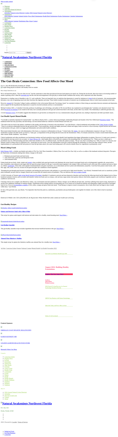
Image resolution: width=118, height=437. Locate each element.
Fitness (6, 375)
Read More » (63, 215)
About (31, 21)
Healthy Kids (8, 36)
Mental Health (36, 248)
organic (30, 162)
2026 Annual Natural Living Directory (41, 13)
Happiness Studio (105, 120)
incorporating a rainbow (21, 185)
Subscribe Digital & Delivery (12, 9)
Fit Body (7, 31)
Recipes (6, 29)
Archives (47, 280)
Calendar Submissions (76, 16)
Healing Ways (8, 26)
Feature (19, 248)
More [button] (6, 19)
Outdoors (7, 385)
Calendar (7, 8)
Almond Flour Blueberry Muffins (11, 238)
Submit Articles (23, 16)
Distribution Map (24, 21)
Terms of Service (23, 422)
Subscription (48, 281)
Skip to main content (7, 1)
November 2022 (52, 248)
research (9, 103)
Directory (7, 6)
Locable (14, 422)
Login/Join (7, 42)
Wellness (7, 383)
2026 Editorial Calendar (11, 16)
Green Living (8, 33)
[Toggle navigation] (1, 3)
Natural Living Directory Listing (19, 13)
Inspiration (7, 362)
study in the (30, 175)
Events (6, 373)
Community (7, 23)
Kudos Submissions (64, 16)
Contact (35, 21)
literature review (10, 113)
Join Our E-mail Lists (10, 395)
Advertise (7, 13)
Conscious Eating (9, 28)
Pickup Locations (49, 283)
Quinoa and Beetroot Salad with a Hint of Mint (15, 211)
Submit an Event (9, 39)
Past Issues (7, 18)
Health (6, 376)
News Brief (7, 24)
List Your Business (9, 41)
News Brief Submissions (35, 16)
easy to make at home (80, 172)
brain (90, 98)
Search (6, 52)
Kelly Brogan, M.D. (7, 151)
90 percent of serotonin (11, 109)
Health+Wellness (9, 380)
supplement (11, 166)
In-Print (3, 248)
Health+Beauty (8, 378)
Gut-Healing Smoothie (8, 225)
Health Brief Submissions (50, 16)
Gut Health (43, 248)
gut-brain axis (25, 95)
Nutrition (7, 381)
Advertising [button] (7, 11)
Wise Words (7, 34)
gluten (75, 131)
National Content (26, 248)
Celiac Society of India (106, 124)
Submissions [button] (8, 14)
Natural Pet (7, 38)
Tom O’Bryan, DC (35, 139)
